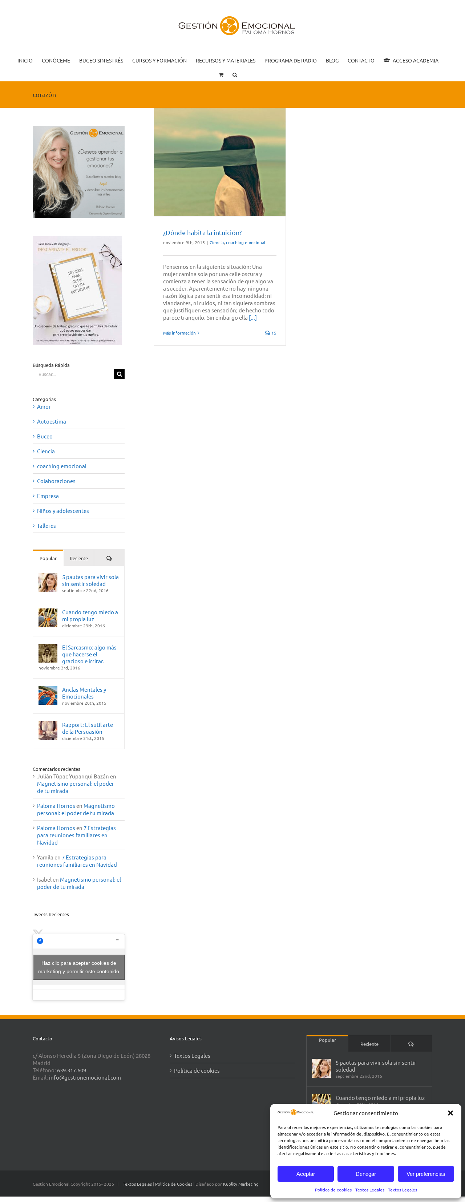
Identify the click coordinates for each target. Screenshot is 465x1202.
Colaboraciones (56, 480)
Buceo (45, 436)
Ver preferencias (426, 1174)
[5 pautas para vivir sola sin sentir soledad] (48, 576)
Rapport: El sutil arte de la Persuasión (87, 728)
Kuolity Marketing (241, 1184)
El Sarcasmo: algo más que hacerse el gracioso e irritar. (89, 654)
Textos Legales (369, 1190)
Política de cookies (333, 1190)
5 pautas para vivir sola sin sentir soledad (90, 580)
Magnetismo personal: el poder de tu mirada (76, 809)
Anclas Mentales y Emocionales (84, 693)
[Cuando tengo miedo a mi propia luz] (48, 611)
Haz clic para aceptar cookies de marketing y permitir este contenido (78, 967)
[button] (450, 1113)
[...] (253, 317)
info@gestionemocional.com (85, 1077)
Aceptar (305, 1174)
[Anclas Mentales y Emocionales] (48, 689)
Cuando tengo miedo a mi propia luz (90, 615)
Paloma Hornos (56, 805)
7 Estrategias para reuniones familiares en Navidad (76, 835)
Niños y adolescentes (63, 510)
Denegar (366, 1174)
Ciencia (217, 242)
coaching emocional (245, 242)
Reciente (79, 558)
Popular (48, 558)
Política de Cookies (174, 1184)
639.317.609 (71, 1070)
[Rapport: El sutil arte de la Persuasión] (48, 724)
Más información (179, 333)
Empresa (48, 495)
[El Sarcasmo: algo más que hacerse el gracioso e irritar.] (48, 647)
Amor (44, 406)
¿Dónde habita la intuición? (202, 232)
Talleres (46, 525)
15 (273, 333)
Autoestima (51, 421)
